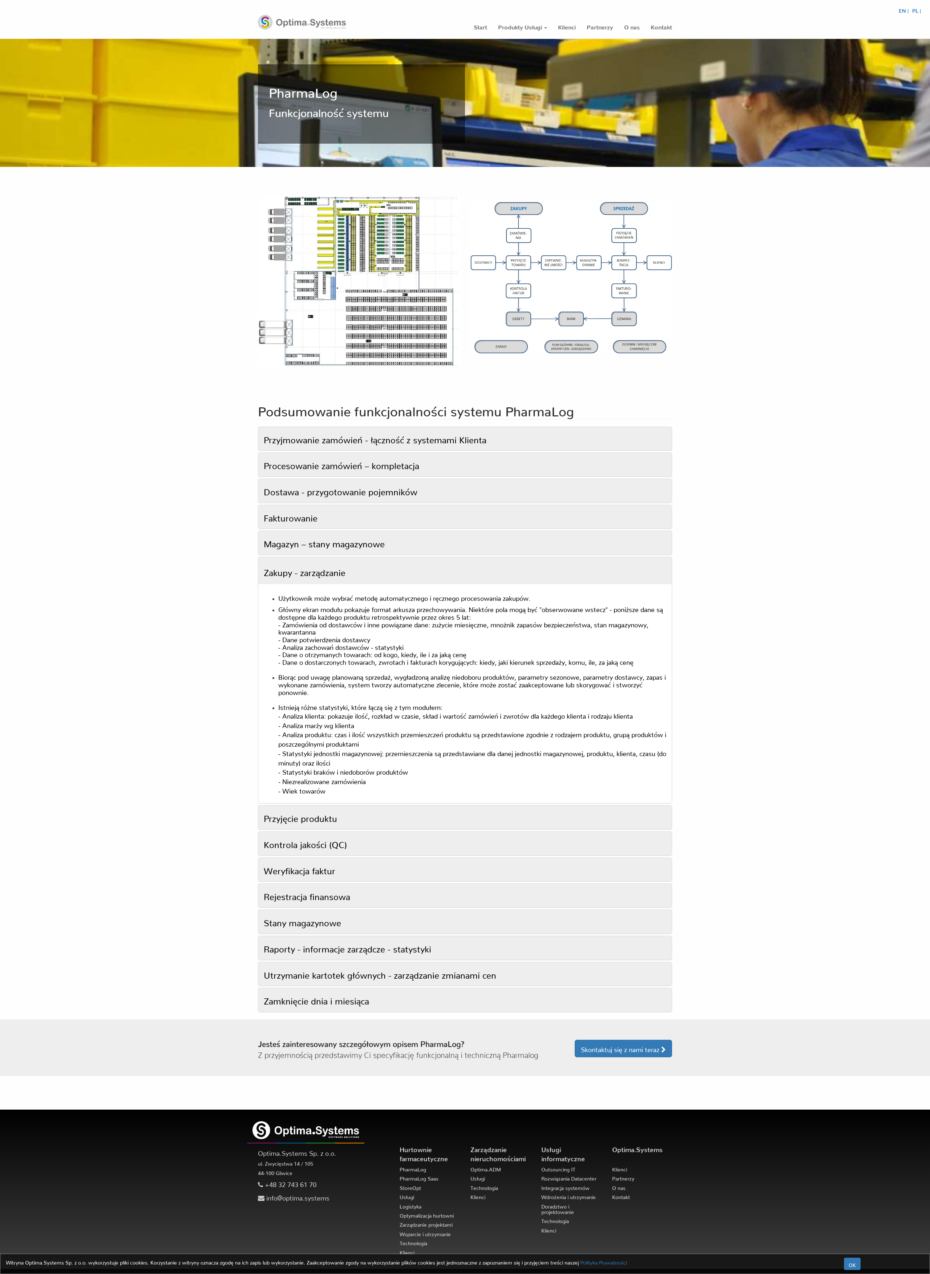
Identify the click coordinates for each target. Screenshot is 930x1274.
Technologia (413, 1242)
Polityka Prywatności (603, 1261)
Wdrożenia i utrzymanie (568, 1196)
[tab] (465, 439)
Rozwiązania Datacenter (569, 1177)
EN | (904, 9)
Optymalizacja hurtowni (427, 1214)
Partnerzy (623, 1177)
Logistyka (410, 1205)
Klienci (407, 1251)
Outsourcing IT (558, 1168)
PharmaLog (413, 1168)
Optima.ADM (485, 1168)
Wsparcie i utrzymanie (425, 1233)
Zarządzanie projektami (426, 1223)
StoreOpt (410, 1187)
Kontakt (621, 1196)
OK (852, 1264)
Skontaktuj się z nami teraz (621, 1048)
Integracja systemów (565, 1187)
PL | (916, 9)
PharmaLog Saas (419, 1177)
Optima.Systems (637, 1148)
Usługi (407, 1196)
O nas (619, 1187)
